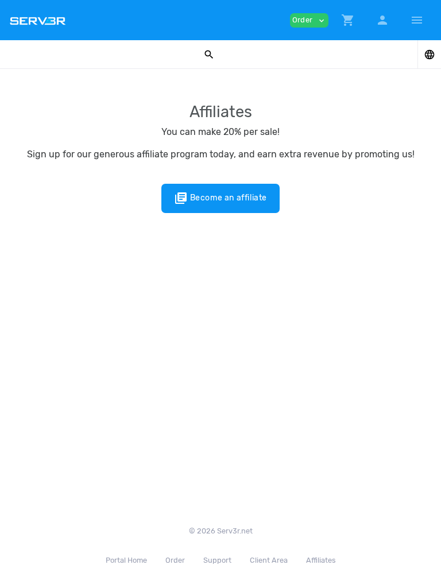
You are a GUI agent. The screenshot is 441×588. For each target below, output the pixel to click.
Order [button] (309, 20)
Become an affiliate (220, 198)
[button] (347, 20)
